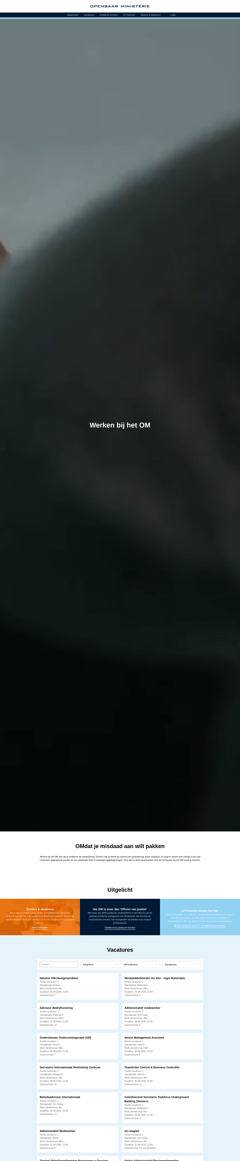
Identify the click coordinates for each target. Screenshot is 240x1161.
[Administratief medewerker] (162, 1016)
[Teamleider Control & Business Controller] (162, 1076)
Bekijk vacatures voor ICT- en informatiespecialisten (200, 917)
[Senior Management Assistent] (162, 1046)
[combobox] (100, 964)
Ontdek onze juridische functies (120, 917)
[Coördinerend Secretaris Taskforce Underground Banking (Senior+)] (162, 1107)
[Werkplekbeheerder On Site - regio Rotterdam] (162, 986)
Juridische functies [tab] (108, 15)
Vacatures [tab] (89, 15)
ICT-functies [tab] (129, 15)
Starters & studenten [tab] (151, 15)
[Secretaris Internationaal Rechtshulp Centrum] (77, 1076)
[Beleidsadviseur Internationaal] (77, 1107)
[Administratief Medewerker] (77, 1139)
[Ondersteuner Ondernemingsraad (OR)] (77, 1046)
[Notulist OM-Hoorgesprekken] (77, 986)
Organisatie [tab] (72, 15)
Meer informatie (40, 917)
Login (173, 15)
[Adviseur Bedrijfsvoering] (77, 1016)
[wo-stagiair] (162, 1139)
